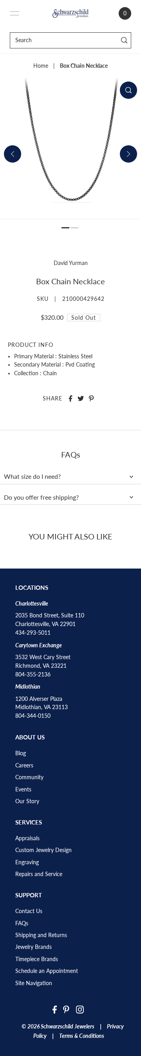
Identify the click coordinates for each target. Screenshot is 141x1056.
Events (23, 789)
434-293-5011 (33, 633)
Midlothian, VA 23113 (41, 707)
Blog (20, 753)
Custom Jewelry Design (43, 850)
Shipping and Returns (41, 935)
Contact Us (28, 911)
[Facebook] (54, 1009)
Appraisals (27, 838)
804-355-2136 (33, 674)
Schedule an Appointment (46, 971)
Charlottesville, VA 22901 (45, 624)
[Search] (124, 40)
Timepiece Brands (36, 959)
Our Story (27, 801)
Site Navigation (33, 983)
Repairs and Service (38, 874)
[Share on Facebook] (70, 398)
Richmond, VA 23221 (41, 666)
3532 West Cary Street (42, 657)
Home (40, 66)
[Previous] (12, 154)
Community (29, 777)
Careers (24, 765)
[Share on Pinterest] (91, 398)
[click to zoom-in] (128, 90)
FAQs (21, 923)
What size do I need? (32, 476)
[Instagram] (80, 1009)
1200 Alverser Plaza (38, 699)
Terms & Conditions (81, 1036)
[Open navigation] (14, 13)
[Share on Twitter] (81, 398)
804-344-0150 (33, 716)
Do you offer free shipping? (41, 497)
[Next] (128, 154)
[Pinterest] (66, 1009)
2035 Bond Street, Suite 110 (49, 615)
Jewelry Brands (33, 947)
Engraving (27, 862)
